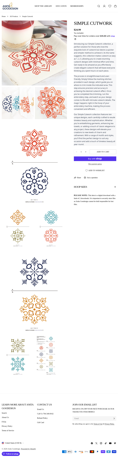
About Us (5, 417)
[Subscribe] (114, 418)
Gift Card (40, 422)
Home (4, 16)
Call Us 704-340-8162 (45, 414)
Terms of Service (8, 430)
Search (4, 413)
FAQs (4, 422)
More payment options (95, 164)
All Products (14, 16)
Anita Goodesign (14, 449)
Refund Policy (42, 418)
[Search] (98, 6)
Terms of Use (98, 424)
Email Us (40, 409)
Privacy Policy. (109, 424)
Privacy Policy (7, 426)
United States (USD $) (13, 443)
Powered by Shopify (28, 449)
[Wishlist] (110, 6)
